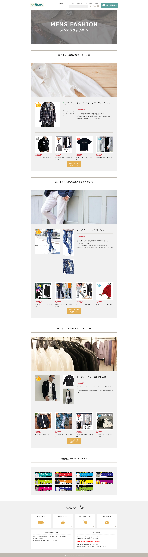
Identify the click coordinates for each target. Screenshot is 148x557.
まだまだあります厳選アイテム (74, 164)
